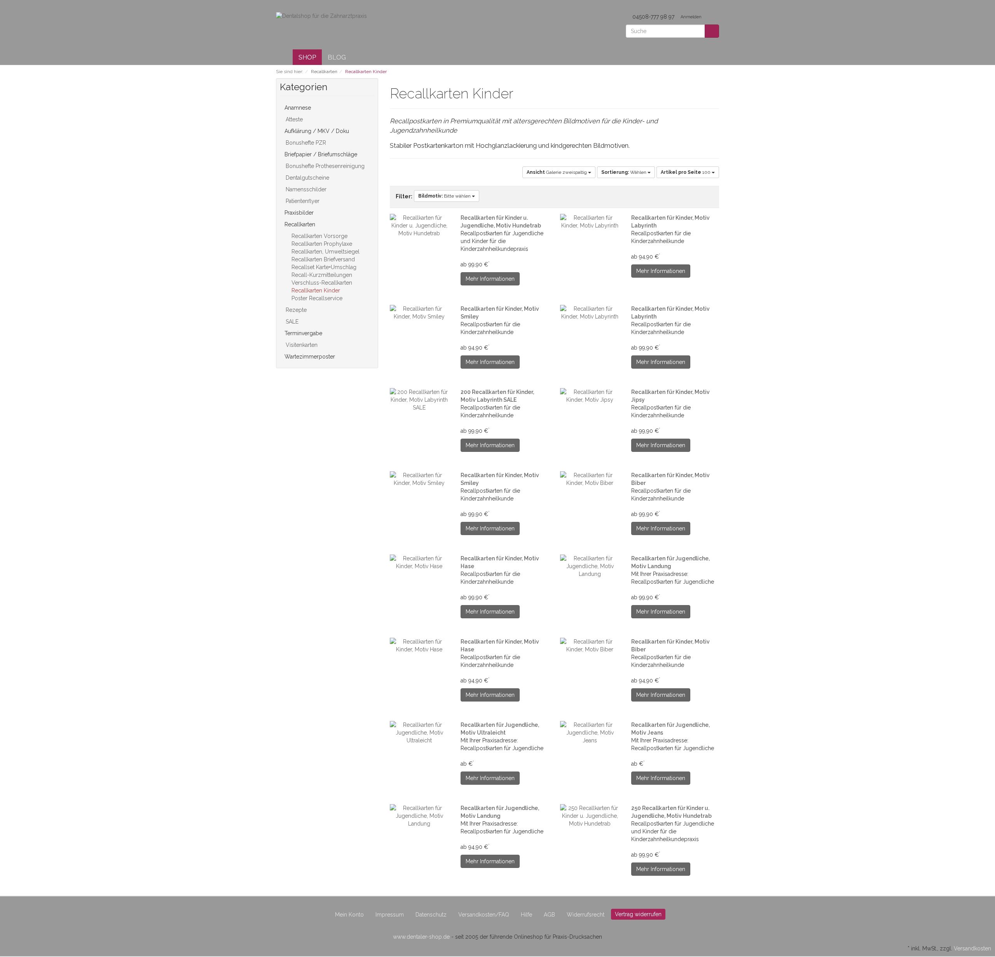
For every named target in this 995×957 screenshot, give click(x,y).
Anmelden (692, 16)
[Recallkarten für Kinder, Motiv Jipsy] (590, 396)
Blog (337, 57)
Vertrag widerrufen (638, 914)
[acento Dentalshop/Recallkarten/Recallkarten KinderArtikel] (518, 95)
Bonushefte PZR (305, 143)
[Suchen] (712, 31)
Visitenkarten (301, 345)
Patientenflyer (301, 201)
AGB (549, 915)
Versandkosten (972, 948)
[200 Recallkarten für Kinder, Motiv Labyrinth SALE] (419, 399)
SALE (291, 321)
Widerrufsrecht (585, 915)
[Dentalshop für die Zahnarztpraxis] (321, 15)
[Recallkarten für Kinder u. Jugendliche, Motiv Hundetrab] (419, 225)
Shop (307, 57)
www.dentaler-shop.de (421, 937)
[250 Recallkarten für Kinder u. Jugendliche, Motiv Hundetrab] (590, 816)
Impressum (389, 915)
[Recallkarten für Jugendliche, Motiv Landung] (590, 566)
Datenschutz (431, 915)
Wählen (624, 172)
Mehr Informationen (490, 279)
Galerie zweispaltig (557, 172)
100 (686, 172)
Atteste (293, 119)
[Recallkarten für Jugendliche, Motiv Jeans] (590, 732)
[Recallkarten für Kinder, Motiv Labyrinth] (590, 221)
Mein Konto (349, 915)
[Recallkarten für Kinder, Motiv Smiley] (419, 312)
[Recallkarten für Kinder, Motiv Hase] (419, 562)
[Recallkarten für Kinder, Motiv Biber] (590, 479)
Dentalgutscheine (306, 178)
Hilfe (526, 915)
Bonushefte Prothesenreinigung (324, 166)
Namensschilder (305, 189)
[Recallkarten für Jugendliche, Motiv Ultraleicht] (419, 732)
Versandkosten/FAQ (483, 915)
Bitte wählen (445, 196)
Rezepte (295, 310)
